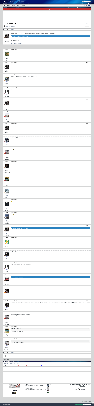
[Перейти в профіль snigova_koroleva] (48, 390)
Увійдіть (16, 36)
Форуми (5, 3)
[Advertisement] (47, 16)
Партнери (20, 3)
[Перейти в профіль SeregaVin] (48, 386)
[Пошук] (90, 1)
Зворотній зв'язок (6, 401)
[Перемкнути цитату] (11, 328)
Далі (7, 29)
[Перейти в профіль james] (48, 392)
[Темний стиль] (90, 3)
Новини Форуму (52, 7)
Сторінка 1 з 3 (12, 29)
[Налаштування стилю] (89, 3)
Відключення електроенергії (46, 9)
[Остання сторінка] (9, 29)
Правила (29, 3)
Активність (24, 3)
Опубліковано (14, 49)
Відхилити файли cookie (87, 404)
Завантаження (15, 3)
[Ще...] (89, 31)
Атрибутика (10, 3)
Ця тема (88, 1)
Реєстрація (86, 3)
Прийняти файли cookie (79, 404)
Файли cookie (9, 401)
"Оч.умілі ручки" (13, 26)
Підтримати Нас (72, 7)
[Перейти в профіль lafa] (48, 388)
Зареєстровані (56, 365)
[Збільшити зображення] (13, 149)
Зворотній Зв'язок (82, 386)
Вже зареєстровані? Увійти (80, 3)
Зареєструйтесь (20, 36)
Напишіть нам (82, 387)
